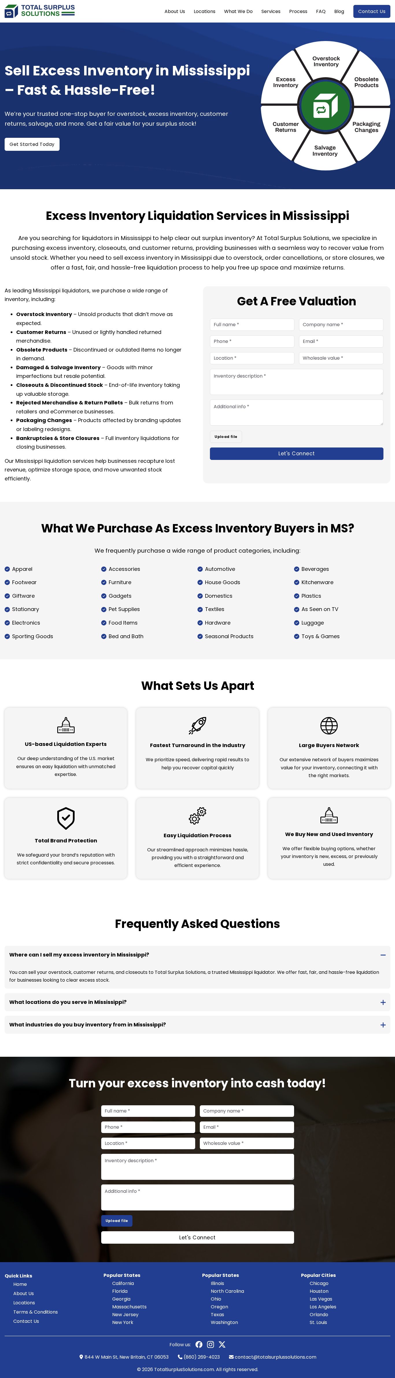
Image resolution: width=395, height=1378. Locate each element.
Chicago (319, 1283)
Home (20, 1284)
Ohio (216, 1299)
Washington (224, 1322)
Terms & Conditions (35, 1312)
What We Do (238, 11)
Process (298, 11)
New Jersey (125, 1314)
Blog (339, 11)
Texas (217, 1314)
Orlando (319, 1314)
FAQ (321, 11)
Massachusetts (129, 1306)
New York (122, 1322)
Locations (204, 11)
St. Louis (318, 1322)
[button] (197, 955)
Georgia (121, 1299)
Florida (120, 1291)
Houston (319, 1291)
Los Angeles (323, 1306)
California (123, 1283)
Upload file (226, 436)
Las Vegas (321, 1299)
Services (270, 11)
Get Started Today (32, 144)
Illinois (217, 1283)
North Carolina (227, 1291)
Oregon (219, 1306)
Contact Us (371, 11)
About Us (175, 11)
